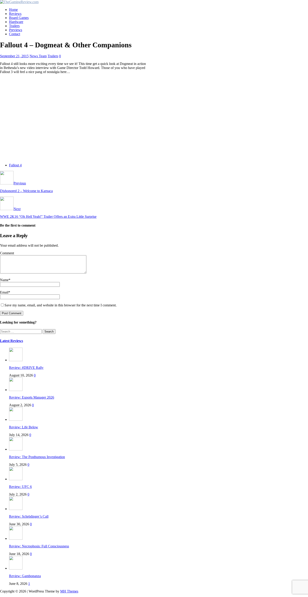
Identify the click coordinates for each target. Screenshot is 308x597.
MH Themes (69, 591)
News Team (38, 56)
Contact (14, 34)
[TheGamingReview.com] (19, 2)
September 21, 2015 (14, 56)
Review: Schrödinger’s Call (28, 516)
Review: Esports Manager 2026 (31, 397)
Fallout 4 (15, 165)
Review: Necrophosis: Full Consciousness (39, 546)
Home (13, 9)
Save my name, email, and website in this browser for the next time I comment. (61, 305)
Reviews (15, 14)
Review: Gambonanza (25, 576)
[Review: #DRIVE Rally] (16, 360)
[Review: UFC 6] (16, 479)
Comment (7, 253)
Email (4, 292)
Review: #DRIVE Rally (26, 368)
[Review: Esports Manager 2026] (16, 390)
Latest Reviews (11, 341)
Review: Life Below (23, 427)
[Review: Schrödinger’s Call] (16, 509)
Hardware (16, 22)
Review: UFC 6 (20, 487)
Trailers (14, 26)
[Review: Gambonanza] (16, 568)
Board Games (19, 18)
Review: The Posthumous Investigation (37, 457)
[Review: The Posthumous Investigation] (16, 449)
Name (4, 280)
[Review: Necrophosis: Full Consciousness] (16, 538)
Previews (15, 30)
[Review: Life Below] (16, 419)
